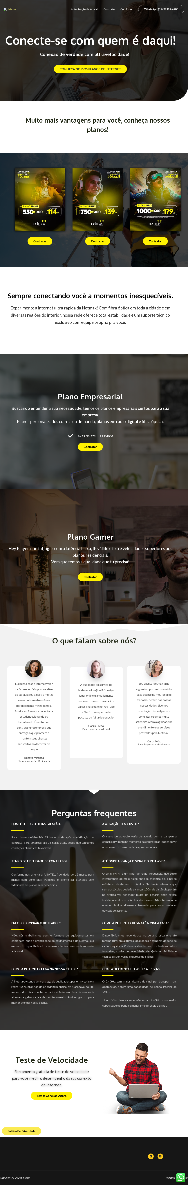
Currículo (126, 9)
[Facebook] (151, 1156)
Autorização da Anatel (84, 9)
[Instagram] (160, 1156)
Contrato (109, 9)
